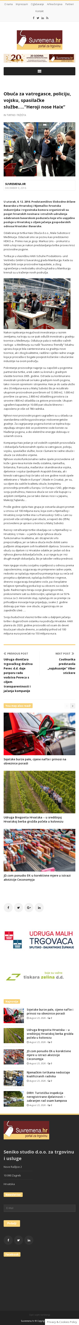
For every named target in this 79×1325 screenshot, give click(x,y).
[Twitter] (38, 18)
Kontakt (39, 11)
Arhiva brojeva (54, 4)
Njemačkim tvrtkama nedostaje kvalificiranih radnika (48, 1074)
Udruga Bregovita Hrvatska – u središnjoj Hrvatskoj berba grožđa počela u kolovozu (33, 819)
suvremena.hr (15, 184)
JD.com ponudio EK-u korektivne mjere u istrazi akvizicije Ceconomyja (49, 1055)
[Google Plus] (28, 907)
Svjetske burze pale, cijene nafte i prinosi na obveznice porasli (50, 1011)
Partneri (69, 4)
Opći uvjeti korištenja (39, 1314)
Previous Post (17, 653)
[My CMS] (39, 40)
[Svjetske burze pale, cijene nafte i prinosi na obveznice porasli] (14, 1015)
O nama (8, 4)
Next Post (63, 653)
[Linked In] (43, 18)
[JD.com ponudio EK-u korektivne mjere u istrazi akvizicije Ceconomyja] (14, 1056)
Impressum (22, 4)
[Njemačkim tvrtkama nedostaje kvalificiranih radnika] (14, 1078)
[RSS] (47, 18)
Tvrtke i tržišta (16, 115)
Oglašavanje (37, 4)
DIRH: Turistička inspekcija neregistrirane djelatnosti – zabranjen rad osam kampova (47, 1097)
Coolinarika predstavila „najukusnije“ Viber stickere (61, 666)
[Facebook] (33, 18)
